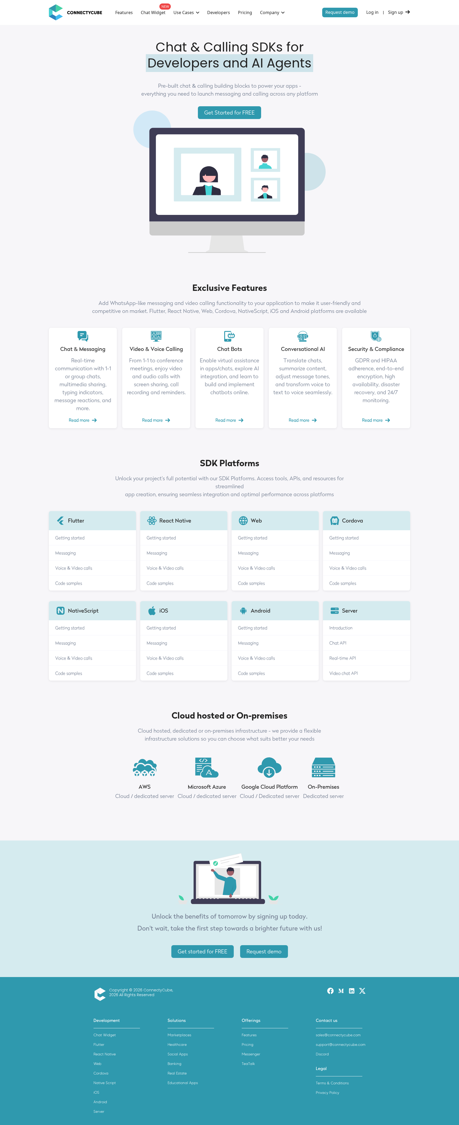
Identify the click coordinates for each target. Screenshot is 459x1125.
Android (100, 1102)
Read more (79, 420)
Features (124, 12)
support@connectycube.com (341, 1044)
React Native (105, 1054)
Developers (218, 12)
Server (99, 1111)
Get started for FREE (202, 951)
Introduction (340, 627)
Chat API (337, 643)
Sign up (395, 12)
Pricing (245, 12)
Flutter (99, 1044)
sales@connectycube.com (338, 1035)
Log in (372, 12)
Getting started (69, 537)
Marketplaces (179, 1035)
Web (97, 1064)
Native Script (105, 1083)
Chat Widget (153, 12)
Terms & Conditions (332, 1083)
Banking (174, 1064)
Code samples (68, 583)
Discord (322, 1054)
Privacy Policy (327, 1092)
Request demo (340, 12)
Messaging (65, 552)
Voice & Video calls (73, 568)
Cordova (101, 1073)
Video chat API (343, 673)
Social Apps (178, 1054)
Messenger (251, 1054)
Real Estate (177, 1073)
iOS (96, 1092)
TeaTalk (248, 1064)
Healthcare (177, 1044)
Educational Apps (183, 1083)
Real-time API (342, 658)
